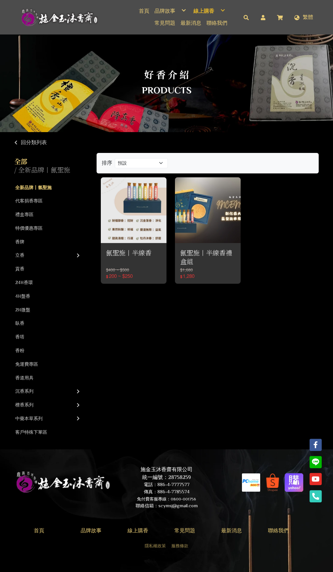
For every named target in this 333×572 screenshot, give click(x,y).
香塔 (19, 336)
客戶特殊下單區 (31, 432)
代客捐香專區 (29, 200)
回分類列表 (34, 142)
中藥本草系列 (29, 418)
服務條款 (179, 545)
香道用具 (24, 377)
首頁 (39, 531)
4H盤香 (22, 296)
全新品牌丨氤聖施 (33, 187)
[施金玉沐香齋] (59, 17)
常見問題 (184, 531)
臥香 (19, 323)
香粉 (19, 350)
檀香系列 (24, 404)
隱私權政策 (155, 545)
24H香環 (24, 282)
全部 (20, 161)
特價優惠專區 (29, 228)
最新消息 (231, 531)
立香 (19, 255)
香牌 (19, 241)
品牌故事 (91, 531)
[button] (246, 17)
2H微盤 (22, 309)
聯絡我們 (278, 531)
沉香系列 (24, 391)
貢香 (19, 268)
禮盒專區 (24, 214)
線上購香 (137, 531)
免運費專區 (26, 364)
